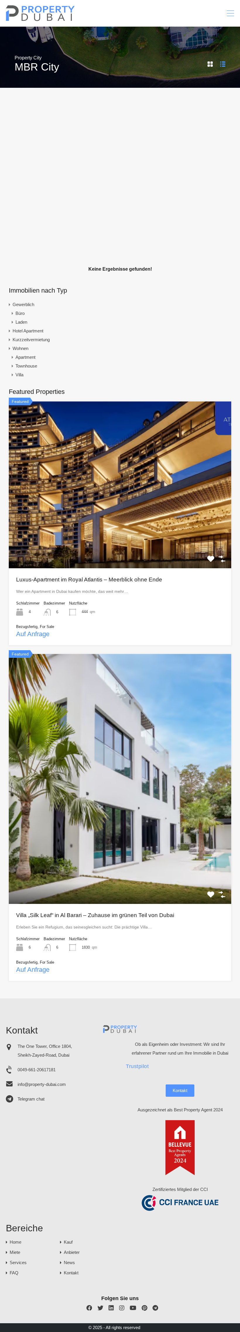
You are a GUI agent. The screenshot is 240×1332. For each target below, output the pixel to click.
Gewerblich (23, 304)
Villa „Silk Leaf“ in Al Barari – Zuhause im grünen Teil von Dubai (95, 915)
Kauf (68, 1242)
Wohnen (20, 348)
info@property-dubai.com (42, 1084)
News (69, 1262)
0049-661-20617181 (37, 1069)
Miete (15, 1252)
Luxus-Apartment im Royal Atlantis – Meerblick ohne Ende (89, 579)
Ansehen (120, 535)
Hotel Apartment (28, 330)
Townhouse (26, 365)
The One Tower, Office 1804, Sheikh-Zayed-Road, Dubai (45, 1051)
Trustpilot (137, 1066)
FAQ (14, 1273)
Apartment (25, 357)
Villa (19, 374)
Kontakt (180, 1090)
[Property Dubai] (40, 19)
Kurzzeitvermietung (31, 339)
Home (15, 1242)
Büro (20, 313)
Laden (21, 322)
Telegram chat (31, 1098)
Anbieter (72, 1252)
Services (18, 1262)
